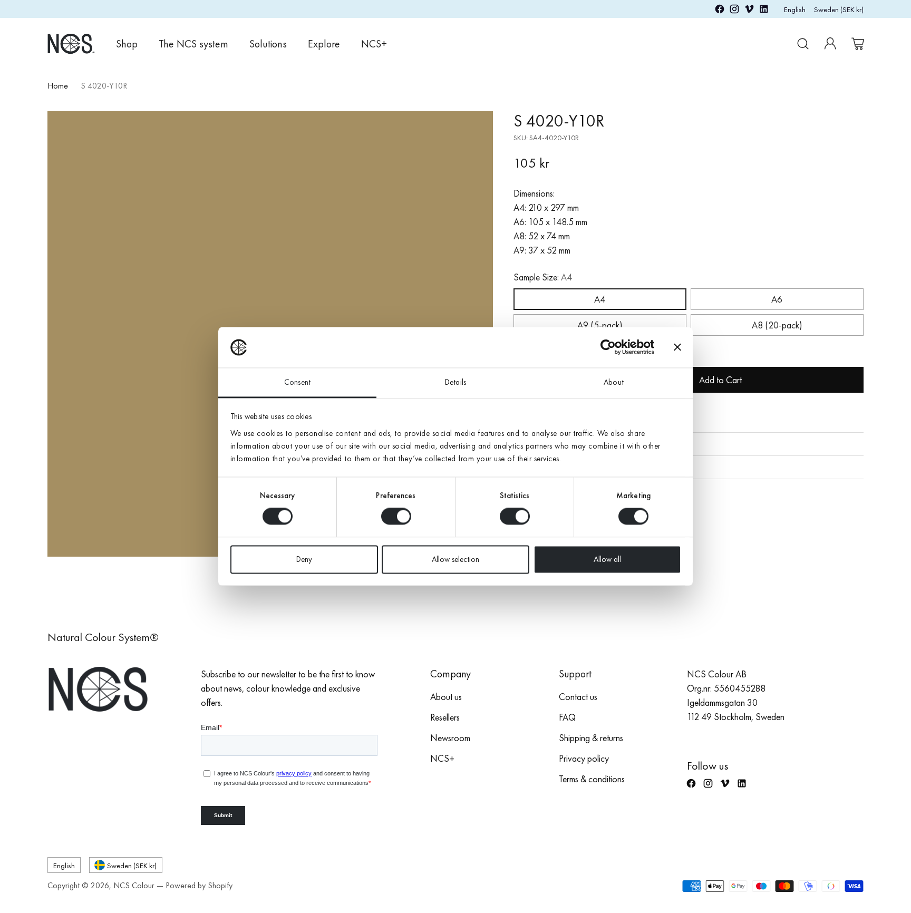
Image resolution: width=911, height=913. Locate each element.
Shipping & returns (591, 738)
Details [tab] (455, 382)
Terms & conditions (592, 779)
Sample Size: (542, 277)
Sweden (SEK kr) (839, 9)
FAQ (567, 717)
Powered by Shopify (199, 885)
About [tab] (614, 382)
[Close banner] (677, 347)
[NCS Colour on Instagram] (734, 11)
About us (446, 697)
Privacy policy (584, 758)
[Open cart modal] (858, 44)
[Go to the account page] (830, 44)
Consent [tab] (297, 382)
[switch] (396, 516)
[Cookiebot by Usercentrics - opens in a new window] (608, 347)
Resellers (445, 717)
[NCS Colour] (71, 43)
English (795, 9)
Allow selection (455, 559)
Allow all (607, 559)
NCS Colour (133, 885)
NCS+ (442, 758)
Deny (304, 559)
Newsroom (450, 738)
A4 (599, 299)
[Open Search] (803, 44)
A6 (776, 299)
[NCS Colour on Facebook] (719, 11)
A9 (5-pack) (600, 325)
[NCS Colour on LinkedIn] (764, 11)
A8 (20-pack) (777, 325)
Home (57, 85)
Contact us (578, 697)
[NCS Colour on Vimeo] (749, 11)
